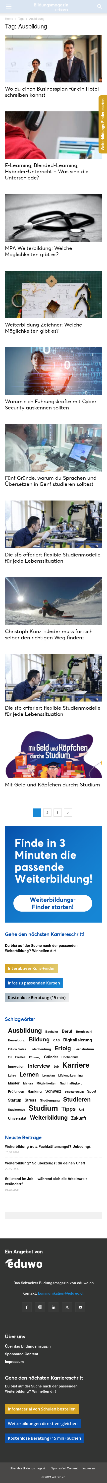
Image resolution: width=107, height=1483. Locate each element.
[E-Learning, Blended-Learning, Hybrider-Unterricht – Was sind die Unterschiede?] (53, 135)
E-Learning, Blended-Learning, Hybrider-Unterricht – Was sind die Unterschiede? (47, 171)
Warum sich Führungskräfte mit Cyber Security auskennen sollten (50, 404)
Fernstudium (84, 1049)
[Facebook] (27, 1307)
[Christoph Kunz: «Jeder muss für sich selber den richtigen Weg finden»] (53, 601)
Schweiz (53, 1091)
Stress (31, 1100)
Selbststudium (74, 1091)
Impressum (14, 1361)
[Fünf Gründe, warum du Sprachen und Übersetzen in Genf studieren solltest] (53, 448)
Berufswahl (84, 1031)
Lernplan (48, 1075)
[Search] (100, 6)
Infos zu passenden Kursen (34, 983)
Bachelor (51, 1031)
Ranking (35, 1091)
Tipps (68, 1108)
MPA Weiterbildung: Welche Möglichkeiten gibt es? (38, 251)
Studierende (16, 1109)
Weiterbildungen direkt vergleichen (43, 1423)
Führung (35, 1057)
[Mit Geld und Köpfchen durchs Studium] (53, 754)
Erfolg (62, 1048)
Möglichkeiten (46, 1083)
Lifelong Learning (70, 1075)
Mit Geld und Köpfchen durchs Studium (52, 784)
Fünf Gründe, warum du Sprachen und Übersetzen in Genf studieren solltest (51, 480)
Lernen (29, 1074)
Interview (39, 1065)
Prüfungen (16, 1091)
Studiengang (50, 1100)
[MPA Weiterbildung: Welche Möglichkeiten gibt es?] (53, 218)
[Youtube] (80, 1307)
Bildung (39, 1039)
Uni (81, 1109)
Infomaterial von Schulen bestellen (42, 1409)
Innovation (16, 1066)
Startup (14, 1100)
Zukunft (78, 1118)
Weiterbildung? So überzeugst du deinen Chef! (45, 1162)
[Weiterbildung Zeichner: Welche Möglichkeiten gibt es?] (53, 295)
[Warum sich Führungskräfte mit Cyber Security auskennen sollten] (53, 371)
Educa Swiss (17, 1049)
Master (14, 1083)
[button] (8, 6)
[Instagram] (40, 1307)
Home (9, 18)
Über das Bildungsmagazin (28, 1346)
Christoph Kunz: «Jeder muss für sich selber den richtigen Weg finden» (49, 634)
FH (10, 1057)
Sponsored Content (21, 1353)
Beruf (67, 1031)
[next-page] (68, 812)
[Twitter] (67, 1307)
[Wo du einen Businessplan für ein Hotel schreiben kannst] (53, 58)
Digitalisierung (77, 1039)
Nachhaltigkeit (71, 1083)
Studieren (77, 1099)
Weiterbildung (49, 1117)
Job (56, 1066)
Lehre (12, 1075)
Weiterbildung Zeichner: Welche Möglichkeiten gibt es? (43, 327)
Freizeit (20, 1057)
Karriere (76, 1064)
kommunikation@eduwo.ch (61, 1293)
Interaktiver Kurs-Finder (31, 968)
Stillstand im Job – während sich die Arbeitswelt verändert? (46, 1181)
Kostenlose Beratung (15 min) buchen (44, 1438)
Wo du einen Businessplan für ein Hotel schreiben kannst (52, 91)
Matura (28, 1083)
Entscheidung (40, 1049)
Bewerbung (16, 1040)
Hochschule (69, 1057)
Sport (91, 1091)
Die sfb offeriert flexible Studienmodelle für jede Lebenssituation (53, 557)
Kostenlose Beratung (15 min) (37, 997)
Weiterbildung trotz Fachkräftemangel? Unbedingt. (48, 1146)
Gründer (51, 1056)
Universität (17, 1118)
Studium (43, 1107)
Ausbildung (25, 1030)
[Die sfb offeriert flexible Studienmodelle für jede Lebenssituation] (53, 524)
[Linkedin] (53, 1307)
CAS (56, 1040)
